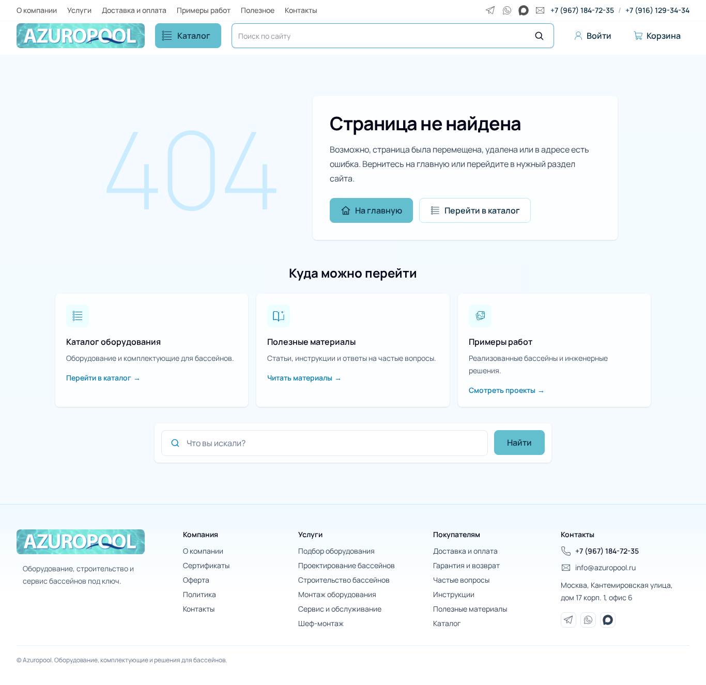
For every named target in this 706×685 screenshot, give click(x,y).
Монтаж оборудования (337, 594)
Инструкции (453, 594)
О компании (37, 10)
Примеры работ (204, 10)
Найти (519, 442)
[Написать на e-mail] (540, 10)
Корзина (664, 35)
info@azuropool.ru (605, 567)
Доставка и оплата (134, 10)
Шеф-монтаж (321, 623)
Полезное (257, 10)
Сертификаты (206, 565)
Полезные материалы (470, 609)
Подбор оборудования (336, 551)
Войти (599, 35)
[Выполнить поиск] (539, 35)
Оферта (196, 580)
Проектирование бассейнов (346, 565)
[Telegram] (490, 10)
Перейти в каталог (482, 210)
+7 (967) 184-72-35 (582, 10)
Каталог (193, 35)
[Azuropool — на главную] (81, 35)
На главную (378, 210)
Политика (199, 594)
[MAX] (523, 10)
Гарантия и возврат (466, 565)
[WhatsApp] (507, 10)
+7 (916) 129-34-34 (657, 10)
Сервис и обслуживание (339, 609)
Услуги (79, 10)
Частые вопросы (461, 580)
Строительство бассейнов (344, 580)
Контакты (301, 10)
